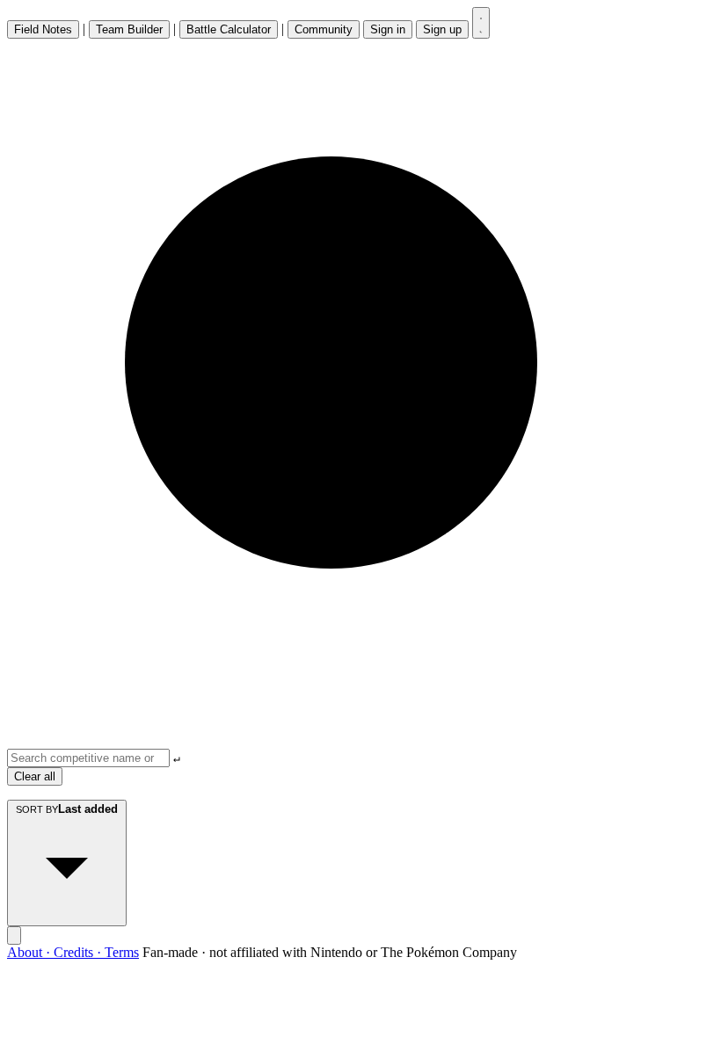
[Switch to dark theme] (481, 23)
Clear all (34, 776)
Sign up (442, 29)
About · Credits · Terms (73, 952)
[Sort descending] (14, 935)
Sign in (387, 29)
